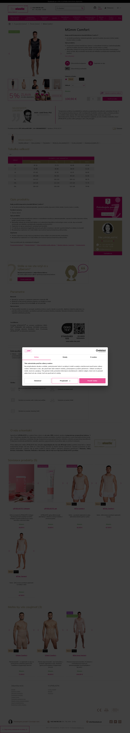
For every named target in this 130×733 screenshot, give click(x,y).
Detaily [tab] (65, 357)
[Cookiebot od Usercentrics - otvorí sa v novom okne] (97, 350)
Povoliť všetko (92, 381)
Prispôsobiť (64, 381)
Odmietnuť (37, 381)
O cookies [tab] (93, 357)
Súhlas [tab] (36, 357)
